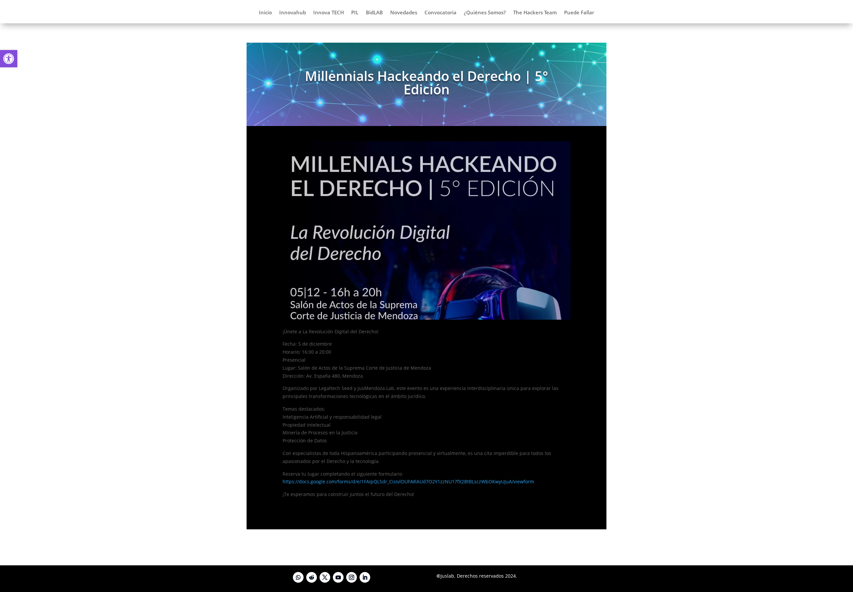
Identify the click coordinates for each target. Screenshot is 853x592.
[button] (8, 58)
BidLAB (374, 13)
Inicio (265, 13)
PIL (355, 13)
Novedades (403, 13)
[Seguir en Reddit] (311, 577)
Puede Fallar (579, 13)
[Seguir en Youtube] (338, 577)
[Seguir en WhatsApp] (298, 577)
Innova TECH (328, 13)
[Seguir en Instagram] (351, 577)
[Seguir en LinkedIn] (365, 577)
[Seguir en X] (325, 577)
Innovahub (292, 13)
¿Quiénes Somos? (485, 13)
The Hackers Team (535, 13)
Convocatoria (440, 13)
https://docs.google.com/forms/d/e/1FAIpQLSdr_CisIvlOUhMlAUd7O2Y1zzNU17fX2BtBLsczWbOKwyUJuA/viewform (408, 481)
